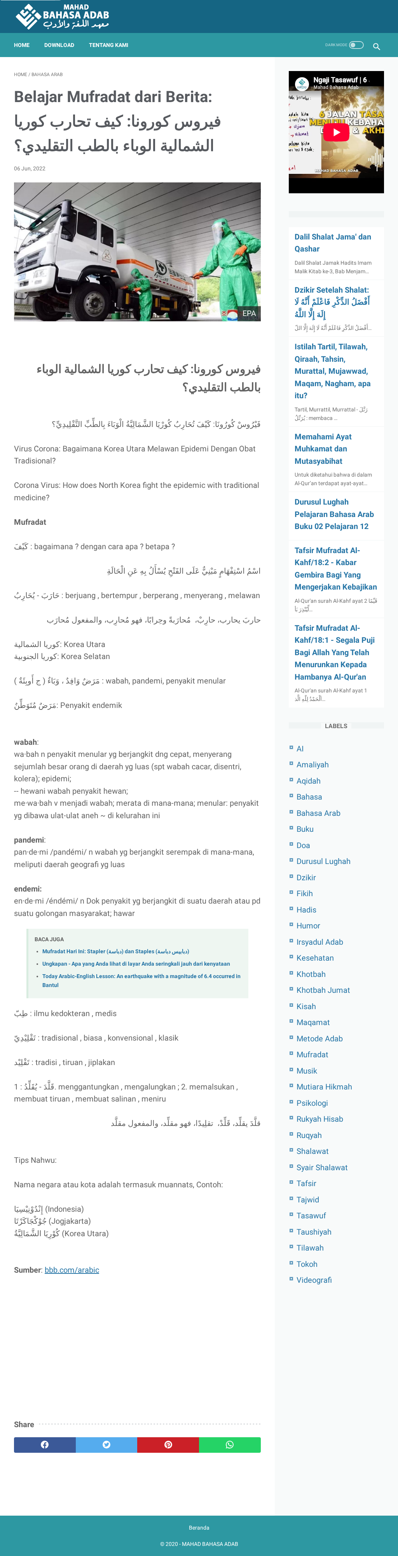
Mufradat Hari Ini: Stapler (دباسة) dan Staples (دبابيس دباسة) (115, 951)
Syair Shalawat (322, 1167)
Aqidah (309, 781)
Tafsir (306, 1183)
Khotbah (311, 974)
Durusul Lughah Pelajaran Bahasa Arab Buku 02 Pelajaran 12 (334, 514)
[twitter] (107, 1445)
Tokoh (307, 1264)
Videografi (314, 1280)
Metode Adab (320, 1038)
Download (59, 45)
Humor (308, 925)
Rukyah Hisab (320, 1119)
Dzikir (306, 877)
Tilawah (310, 1247)
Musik (307, 1070)
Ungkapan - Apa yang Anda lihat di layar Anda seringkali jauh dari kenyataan (136, 964)
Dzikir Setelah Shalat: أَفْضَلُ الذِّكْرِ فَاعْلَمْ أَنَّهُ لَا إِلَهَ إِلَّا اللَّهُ (332, 302)
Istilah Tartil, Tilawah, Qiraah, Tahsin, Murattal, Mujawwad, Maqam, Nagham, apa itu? (333, 371)
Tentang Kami (108, 45)
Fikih (305, 893)
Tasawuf (311, 1215)
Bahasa (309, 796)
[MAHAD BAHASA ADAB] (67, 16)
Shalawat (313, 1151)
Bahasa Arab (318, 813)
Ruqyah (309, 1135)
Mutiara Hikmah (324, 1086)
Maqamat (313, 1022)
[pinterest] (168, 1445)
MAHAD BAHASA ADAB (210, 1544)
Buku (305, 829)
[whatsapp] (230, 1445)
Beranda (199, 1528)
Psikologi (312, 1103)
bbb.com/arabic (72, 1270)
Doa (303, 845)
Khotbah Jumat (323, 990)
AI (300, 748)
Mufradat (312, 1054)
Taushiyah (314, 1232)
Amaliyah (313, 764)
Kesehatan (315, 958)
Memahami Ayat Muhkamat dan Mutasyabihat (323, 449)
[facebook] (45, 1445)
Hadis (306, 909)
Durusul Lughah (324, 861)
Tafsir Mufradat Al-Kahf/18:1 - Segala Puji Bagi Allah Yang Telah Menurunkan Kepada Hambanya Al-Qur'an (335, 652)
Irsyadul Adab (320, 942)
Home (22, 45)
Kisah (306, 1006)
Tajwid (308, 1199)
